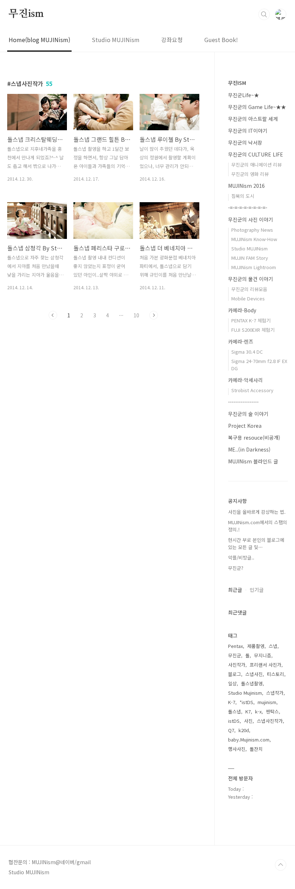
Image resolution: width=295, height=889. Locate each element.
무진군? (235, 567)
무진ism (26, 14)
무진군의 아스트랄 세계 (253, 118)
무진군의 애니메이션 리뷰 (256, 164)
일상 (232, 683)
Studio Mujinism (245, 692)
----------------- (243, 401)
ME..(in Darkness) (249, 449)
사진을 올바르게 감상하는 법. (257, 511)
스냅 (273, 646)
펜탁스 (272, 711)
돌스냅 (234, 711)
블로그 (234, 674)
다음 (153, 315)
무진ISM (237, 82)
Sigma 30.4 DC (247, 351)
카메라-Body (242, 310)
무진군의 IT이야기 (247, 130)
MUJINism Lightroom (253, 267)
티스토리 (275, 674)
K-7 (231, 702)
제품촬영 (255, 646)
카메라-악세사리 (245, 380)
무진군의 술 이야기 (248, 413)
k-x (258, 711)
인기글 (257, 589)
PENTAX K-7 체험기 (251, 320)
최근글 (235, 589)
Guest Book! (221, 39)
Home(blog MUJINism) (39, 39)
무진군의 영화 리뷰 (250, 174)
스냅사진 (254, 674)
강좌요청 (172, 39)
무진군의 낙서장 (245, 142)
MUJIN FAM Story (249, 257)
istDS (234, 720)
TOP (280, 865)
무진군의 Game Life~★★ (257, 106)
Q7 (231, 730)
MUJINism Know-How (254, 239)
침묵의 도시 (242, 195)
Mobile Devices (248, 298)
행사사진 (236, 748)
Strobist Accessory (252, 390)
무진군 (234, 655)
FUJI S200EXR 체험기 (252, 329)
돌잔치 (256, 748)
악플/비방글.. (241, 557)
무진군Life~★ (243, 95)
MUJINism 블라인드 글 (253, 461)
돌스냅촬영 (252, 683)
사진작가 (236, 664)
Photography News (252, 229)
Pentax (235, 646)
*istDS (246, 702)
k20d (244, 730)
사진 (248, 720)
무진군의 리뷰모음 (249, 289)
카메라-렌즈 (240, 341)
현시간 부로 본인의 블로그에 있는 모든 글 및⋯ (256, 543)
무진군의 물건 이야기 (250, 278)
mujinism (267, 702)
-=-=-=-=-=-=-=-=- (247, 207)
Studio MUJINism (116, 39)
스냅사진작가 (270, 720)
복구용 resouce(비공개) (254, 437)
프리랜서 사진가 (265, 664)
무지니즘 (262, 655)
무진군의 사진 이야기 (250, 219)
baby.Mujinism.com (248, 739)
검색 (264, 14)
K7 (248, 711)
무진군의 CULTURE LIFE (255, 154)
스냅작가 (274, 692)
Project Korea (245, 425)
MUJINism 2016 (246, 185)
